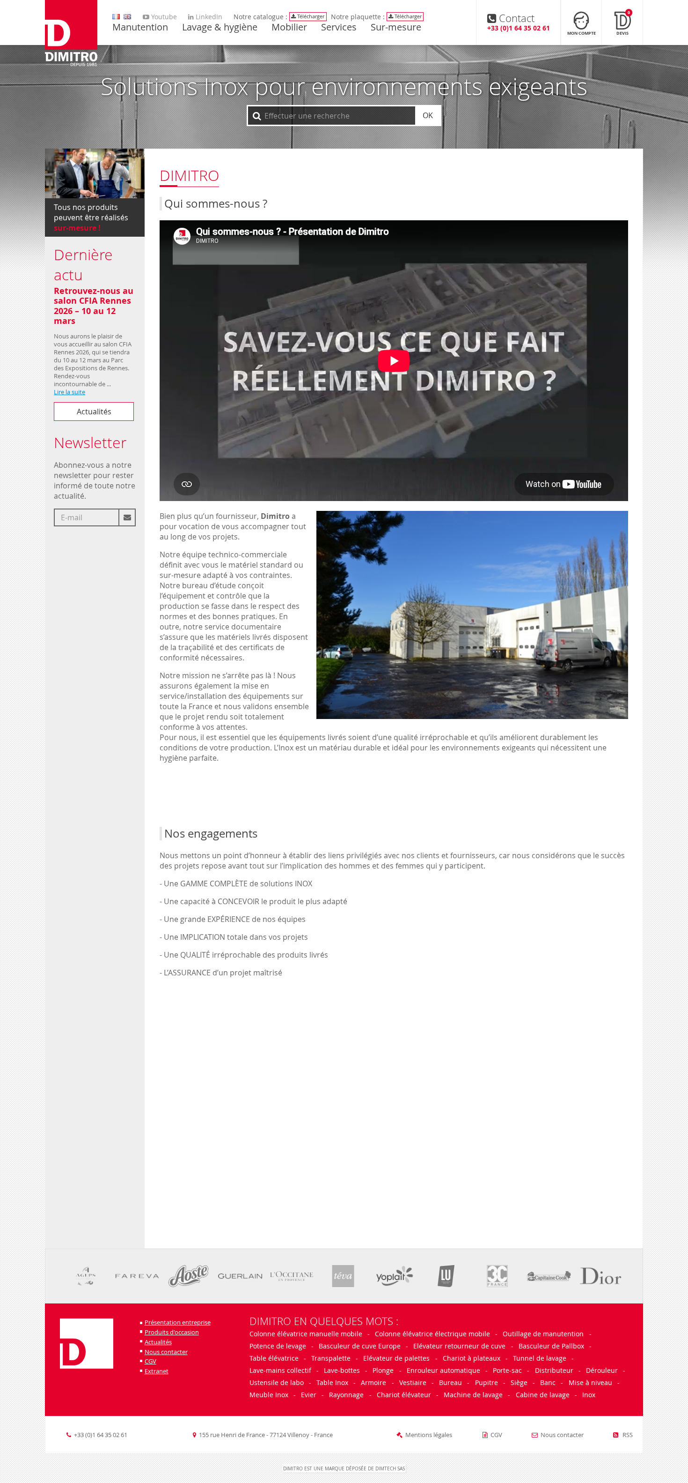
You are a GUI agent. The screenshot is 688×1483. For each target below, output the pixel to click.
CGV (150, 1361)
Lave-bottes (342, 1370)
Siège (519, 1382)
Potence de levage (277, 1345)
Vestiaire (412, 1382)
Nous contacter (166, 1352)
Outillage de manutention (543, 1333)
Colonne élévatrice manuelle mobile (306, 1333)
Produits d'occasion (172, 1332)
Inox (588, 1394)
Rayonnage (346, 1394)
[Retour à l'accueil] (71, 33)
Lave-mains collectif (280, 1370)
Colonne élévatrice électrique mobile (432, 1333)
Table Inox (332, 1382)
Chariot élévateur (404, 1394)
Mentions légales (428, 1435)
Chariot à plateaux (471, 1358)
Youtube (163, 17)
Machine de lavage (473, 1394)
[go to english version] (116, 17)
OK (428, 115)
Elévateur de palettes (396, 1358)
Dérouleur (602, 1370)
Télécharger (310, 16)
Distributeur (554, 1370)
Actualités (94, 411)
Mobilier (289, 27)
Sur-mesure (396, 27)
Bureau (450, 1382)
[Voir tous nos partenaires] (86, 1276)
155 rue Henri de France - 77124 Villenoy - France (266, 1435)
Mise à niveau (590, 1382)
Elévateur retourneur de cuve (459, 1345)
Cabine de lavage (543, 1394)
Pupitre (486, 1382)
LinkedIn (208, 17)
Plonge (383, 1370)
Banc (548, 1382)
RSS (627, 1435)
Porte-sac (507, 1370)
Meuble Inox (268, 1394)
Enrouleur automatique (443, 1370)
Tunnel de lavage (539, 1358)
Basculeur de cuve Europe (360, 1345)
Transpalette (331, 1358)
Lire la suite (69, 392)
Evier (308, 1394)
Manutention (140, 27)
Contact (518, 22)
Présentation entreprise (178, 1322)
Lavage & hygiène (219, 27)
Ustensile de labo (276, 1382)
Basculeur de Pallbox (551, 1345)
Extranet (156, 1371)
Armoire (373, 1382)
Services (339, 27)
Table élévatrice (274, 1358)
